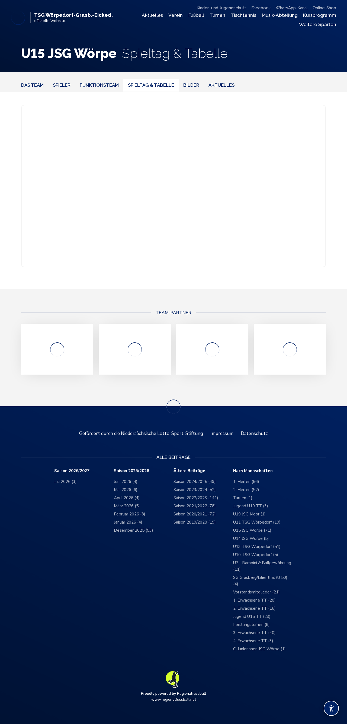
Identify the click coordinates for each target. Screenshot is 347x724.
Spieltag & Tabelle (151, 85)
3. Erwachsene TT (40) (254, 632)
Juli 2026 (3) (65, 481)
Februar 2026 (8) (129, 514)
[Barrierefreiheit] (331, 708)
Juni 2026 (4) (125, 481)
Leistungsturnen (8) (251, 624)
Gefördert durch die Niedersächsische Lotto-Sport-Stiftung (141, 433)
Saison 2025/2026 (131, 470)
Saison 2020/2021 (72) (195, 514)
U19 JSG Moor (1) (249, 514)
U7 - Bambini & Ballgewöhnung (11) (262, 566)
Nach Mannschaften (253, 470)
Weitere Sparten (317, 24)
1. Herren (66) (246, 481)
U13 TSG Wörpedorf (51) (257, 546)
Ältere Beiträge (189, 470)
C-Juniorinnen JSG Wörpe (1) (259, 649)
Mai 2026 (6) (125, 489)
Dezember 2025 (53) (133, 530)
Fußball (196, 15)
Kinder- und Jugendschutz (221, 7)
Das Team (32, 85)
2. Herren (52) (246, 489)
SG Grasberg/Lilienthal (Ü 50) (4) (260, 581)
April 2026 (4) (127, 498)
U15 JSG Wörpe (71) (252, 530)
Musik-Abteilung (280, 15)
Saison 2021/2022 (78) (195, 506)
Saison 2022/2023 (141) (196, 498)
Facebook (261, 7)
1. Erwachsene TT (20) (254, 600)
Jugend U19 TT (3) (250, 506)
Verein (175, 15)
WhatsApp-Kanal (292, 7)
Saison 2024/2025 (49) (195, 481)
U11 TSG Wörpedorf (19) (257, 522)
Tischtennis (243, 15)
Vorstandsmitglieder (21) (256, 592)
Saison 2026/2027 (71, 470)
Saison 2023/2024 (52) (195, 489)
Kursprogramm (319, 15)
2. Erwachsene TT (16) (254, 608)
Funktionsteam (99, 85)
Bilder (191, 85)
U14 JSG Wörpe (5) (251, 538)
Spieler (61, 85)
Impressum (221, 433)
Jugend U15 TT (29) (252, 616)
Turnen (217, 15)
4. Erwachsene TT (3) (253, 641)
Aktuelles (152, 15)
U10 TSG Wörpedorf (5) (255, 554)
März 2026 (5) (127, 506)
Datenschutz (254, 433)
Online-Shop (324, 7)
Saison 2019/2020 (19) (195, 522)
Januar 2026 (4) (128, 522)
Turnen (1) (242, 498)
